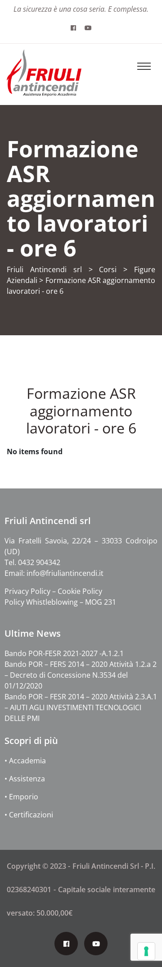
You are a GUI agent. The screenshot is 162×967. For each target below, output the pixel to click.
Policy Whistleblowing (41, 602)
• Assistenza (24, 779)
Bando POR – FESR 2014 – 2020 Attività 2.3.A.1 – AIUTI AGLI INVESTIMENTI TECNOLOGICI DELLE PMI (80, 707)
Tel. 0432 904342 (32, 562)
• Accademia (25, 761)
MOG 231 (100, 602)
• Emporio (21, 797)
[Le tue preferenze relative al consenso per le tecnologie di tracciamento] (146, 951)
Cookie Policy (80, 591)
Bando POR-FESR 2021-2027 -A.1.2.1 (64, 653)
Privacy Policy (28, 591)
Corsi (108, 269)
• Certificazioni (28, 815)
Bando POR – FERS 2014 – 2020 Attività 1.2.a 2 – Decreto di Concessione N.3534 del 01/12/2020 (80, 675)
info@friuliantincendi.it (65, 573)
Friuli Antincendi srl (44, 269)
